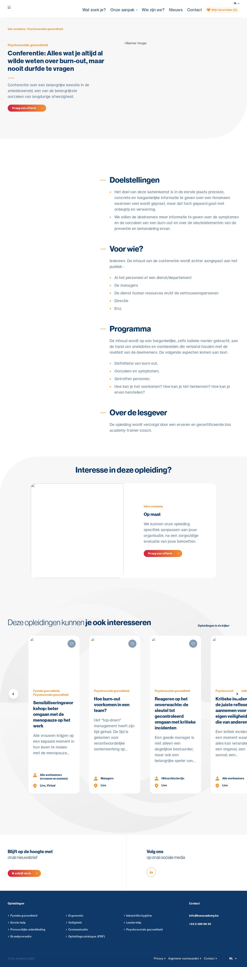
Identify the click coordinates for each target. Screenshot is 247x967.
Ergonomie (75, 915)
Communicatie (78, 929)
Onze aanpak (122, 9)
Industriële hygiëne (139, 915)
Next (237, 694)
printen (25, 212)
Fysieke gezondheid (23, 915)
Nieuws (176, 9)
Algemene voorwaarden (183, 958)
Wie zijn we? (153, 9)
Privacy (158, 958)
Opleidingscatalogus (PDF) (86, 936)
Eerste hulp (18, 922)
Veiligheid (75, 922)
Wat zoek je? (94, 9)
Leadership (133, 922)
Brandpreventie (20, 936)
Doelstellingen (119, 145)
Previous (13, 694)
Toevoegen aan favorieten (39, 203)
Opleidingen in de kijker (213, 625)
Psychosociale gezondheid (28, 45)
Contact (194, 9)
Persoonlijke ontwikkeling (27, 929)
